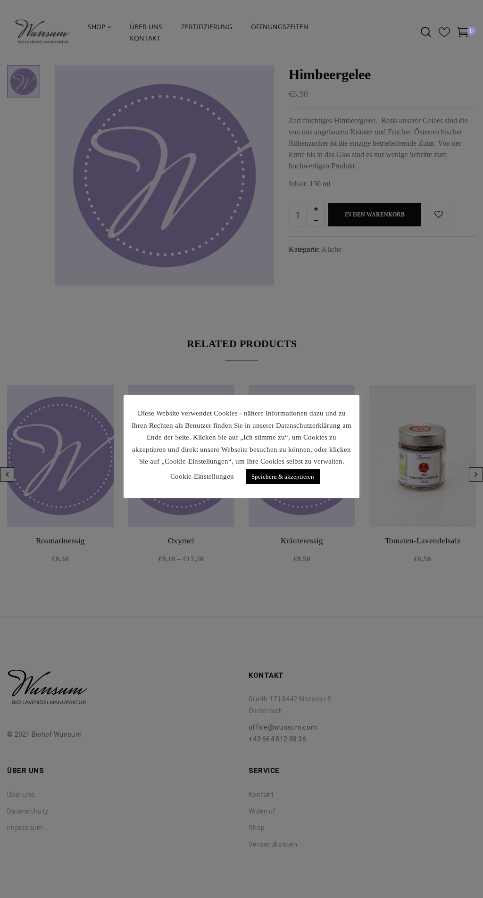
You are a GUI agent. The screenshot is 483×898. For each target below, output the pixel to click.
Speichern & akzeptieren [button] (282, 476)
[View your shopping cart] (463, 34)
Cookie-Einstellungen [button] (202, 476)
